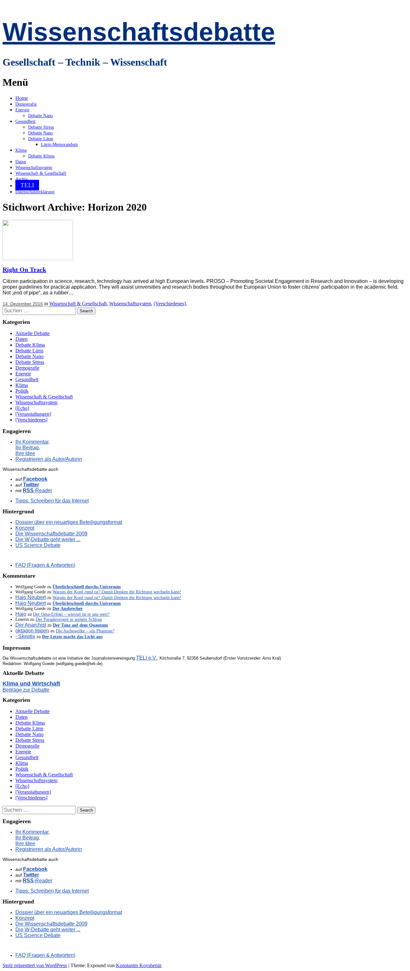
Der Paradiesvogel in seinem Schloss (69, 619)
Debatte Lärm (40, 138)
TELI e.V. (146, 658)
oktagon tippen (32, 630)
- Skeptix (25, 636)
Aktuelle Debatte (32, 333)
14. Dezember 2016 (23, 303)
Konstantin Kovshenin (138, 965)
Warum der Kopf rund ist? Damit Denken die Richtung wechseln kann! (117, 592)
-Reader (37, 490)
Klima (21, 150)
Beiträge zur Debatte (26, 690)
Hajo (20, 614)
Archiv (21, 179)
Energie (22, 110)
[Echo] (22, 408)
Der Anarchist (30, 625)
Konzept (24, 528)
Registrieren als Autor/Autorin (48, 459)
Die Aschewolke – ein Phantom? (85, 631)
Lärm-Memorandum (59, 144)
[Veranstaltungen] (33, 414)
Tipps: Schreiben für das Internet (52, 500)
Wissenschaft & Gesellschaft (40, 173)
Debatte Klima (41, 156)
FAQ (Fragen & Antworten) (45, 565)
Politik (22, 391)
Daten (20, 161)
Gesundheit (25, 121)
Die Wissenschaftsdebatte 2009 (51, 533)
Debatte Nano (40, 115)
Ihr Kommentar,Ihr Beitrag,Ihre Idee (32, 447)
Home (21, 98)
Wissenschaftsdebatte (139, 32)
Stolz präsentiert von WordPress (35, 965)
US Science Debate (38, 545)
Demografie (26, 104)
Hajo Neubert (30, 597)
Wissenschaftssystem (33, 167)
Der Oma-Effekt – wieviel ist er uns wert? (71, 614)
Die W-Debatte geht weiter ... (47, 539)
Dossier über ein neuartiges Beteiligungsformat (68, 522)
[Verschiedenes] (170, 303)
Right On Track (24, 269)
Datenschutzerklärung (34, 191)
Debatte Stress (41, 127)
